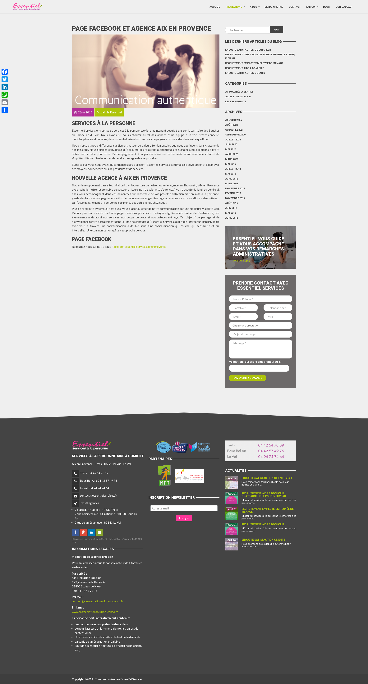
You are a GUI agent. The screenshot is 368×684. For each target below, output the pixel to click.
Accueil (214, 6)
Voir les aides (241, 260)
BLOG (326, 6)
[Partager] (4, 110)
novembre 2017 (235, 188)
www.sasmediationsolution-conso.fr (95, 611)
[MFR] (164, 475)
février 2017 (233, 193)
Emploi (310, 6)
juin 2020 (231, 144)
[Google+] (83, 532)
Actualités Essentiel (239, 91)
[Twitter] (4, 79)
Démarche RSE (273, 6)
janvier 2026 (233, 120)
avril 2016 (231, 217)
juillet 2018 (233, 168)
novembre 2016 (235, 198)
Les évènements (235, 101)
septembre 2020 (235, 134)
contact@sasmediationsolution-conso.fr (97, 601)
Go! (276, 29)
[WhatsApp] (4, 94)
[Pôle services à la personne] (189, 475)
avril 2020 (231, 154)
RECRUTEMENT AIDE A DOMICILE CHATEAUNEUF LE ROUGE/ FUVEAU (260, 56)
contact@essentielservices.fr (98, 495)
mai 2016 (230, 212)
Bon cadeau (344, 6)
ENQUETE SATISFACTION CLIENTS (245, 72)
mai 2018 (230, 173)
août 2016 (231, 203)
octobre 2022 (233, 129)
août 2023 (231, 124)
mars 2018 (231, 183)
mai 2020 (230, 149)
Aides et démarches (238, 96)
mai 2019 (230, 163)
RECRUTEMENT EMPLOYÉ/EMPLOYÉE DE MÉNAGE (254, 63)
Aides (253, 6)
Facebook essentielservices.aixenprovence (139, 246)
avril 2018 (231, 178)
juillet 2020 (233, 139)
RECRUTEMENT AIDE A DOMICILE (244, 68)
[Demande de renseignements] (100, 532)
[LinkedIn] (91, 532)
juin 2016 (231, 208)
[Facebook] (75, 532)
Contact (295, 6)
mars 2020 (231, 159)
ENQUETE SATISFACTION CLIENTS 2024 (248, 49)
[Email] (4, 102)
